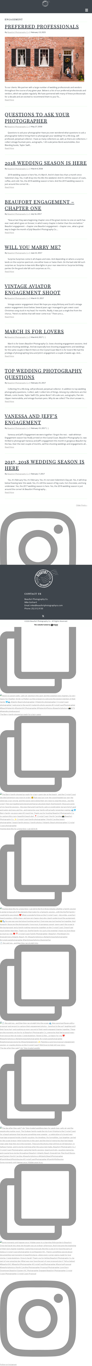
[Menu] (87, 10)
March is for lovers (34, 331)
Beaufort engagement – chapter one (39, 204)
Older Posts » (81, 505)
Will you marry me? (33, 247)
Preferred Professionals (42, 26)
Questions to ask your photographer (37, 117)
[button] (40, 616)
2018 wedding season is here (46, 163)
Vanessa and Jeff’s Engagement (31, 419)
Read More (9, 100)
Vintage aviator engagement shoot (32, 289)
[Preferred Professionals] (44, 81)
